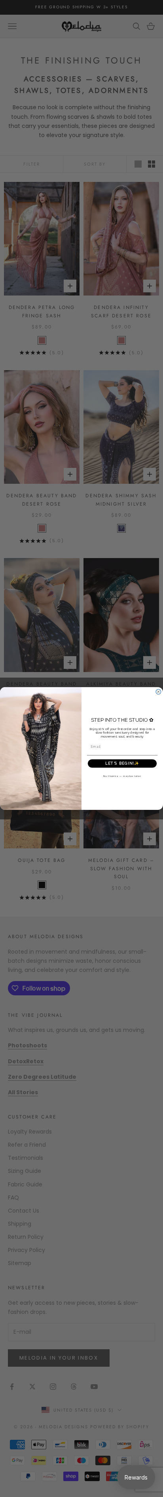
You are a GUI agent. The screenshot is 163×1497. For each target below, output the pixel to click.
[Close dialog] (158, 691)
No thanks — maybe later (122, 776)
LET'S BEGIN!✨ (122, 763)
